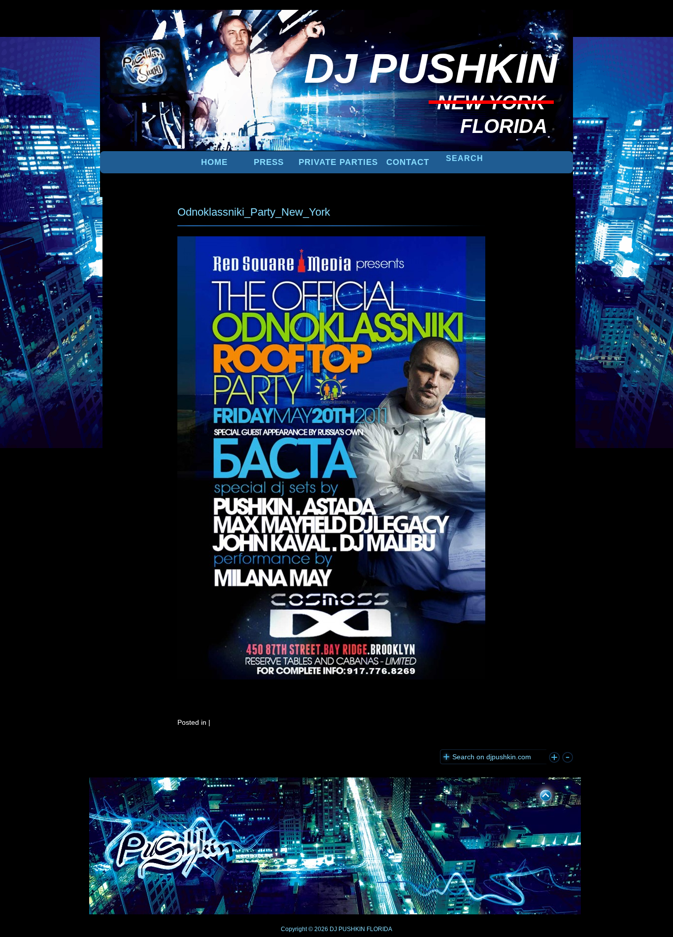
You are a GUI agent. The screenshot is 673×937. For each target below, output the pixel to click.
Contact (407, 162)
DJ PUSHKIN (346, 929)
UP (539, 793)
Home (214, 162)
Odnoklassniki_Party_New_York (253, 212)
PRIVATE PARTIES (338, 162)
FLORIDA (379, 929)
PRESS (269, 162)
